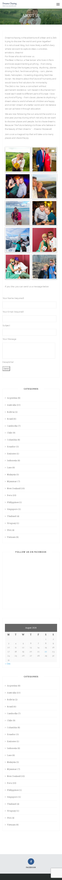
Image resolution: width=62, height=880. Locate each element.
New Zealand (13, 488)
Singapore (12, 509)
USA (9, 530)
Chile (9, 433)
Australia (11, 405)
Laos (9, 467)
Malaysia (11, 474)
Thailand (11, 516)
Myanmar (12, 481)
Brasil (10, 419)
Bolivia (10, 412)
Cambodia (12, 426)
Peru (9, 495)
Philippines (13, 502)
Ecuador (11, 446)
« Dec (8, 663)
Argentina (12, 398)
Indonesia (12, 460)
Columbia (12, 440)
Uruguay (11, 523)
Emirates (11, 453)
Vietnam (11, 537)
